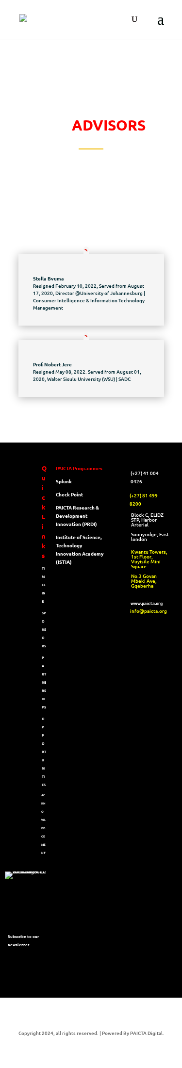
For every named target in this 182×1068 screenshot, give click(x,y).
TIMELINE (44, 584)
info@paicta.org (148, 610)
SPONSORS (44, 629)
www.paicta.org (147, 603)
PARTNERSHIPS (44, 682)
